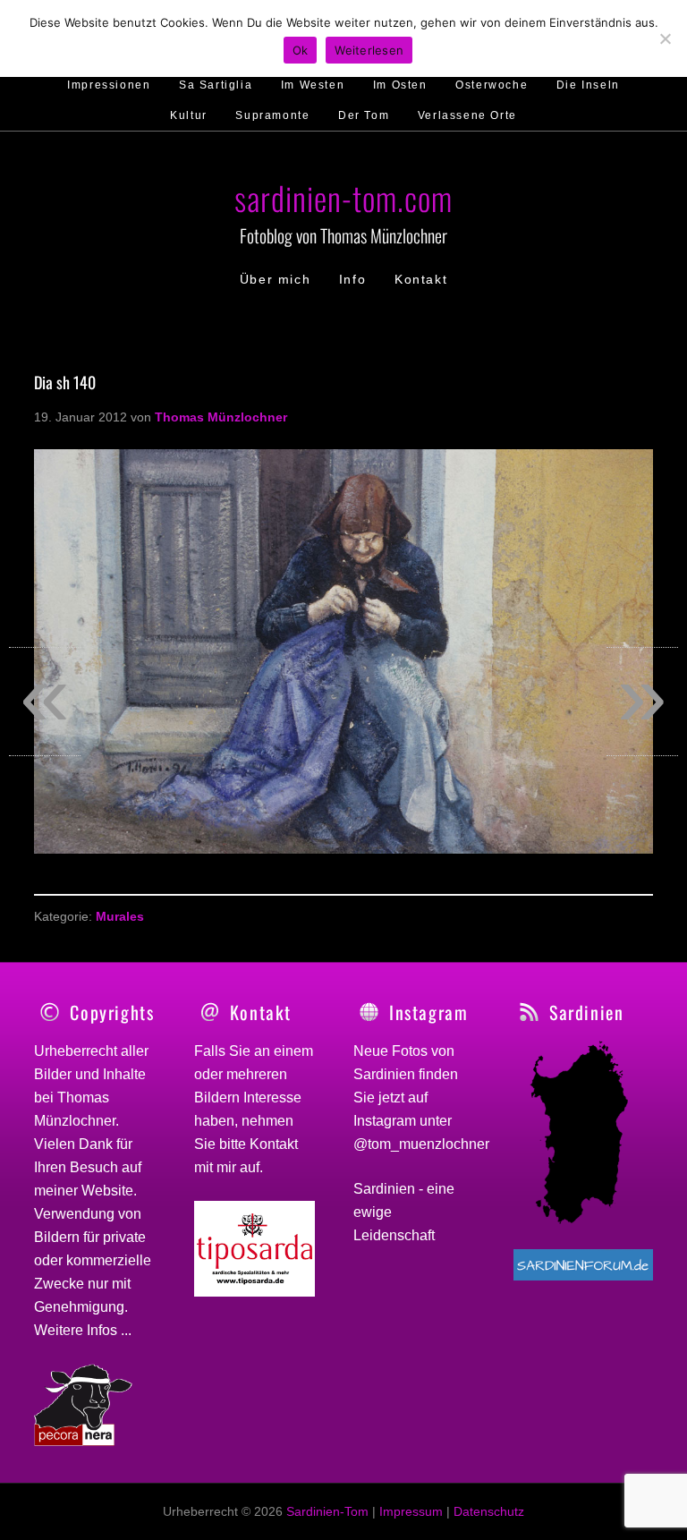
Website (107, 1190)
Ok (301, 50)
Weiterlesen (369, 50)
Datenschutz (489, 1511)
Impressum (411, 1511)
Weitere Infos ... (82, 1330)
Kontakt (274, 1144)
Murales (120, 916)
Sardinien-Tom (327, 1511)
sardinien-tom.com (343, 197)
